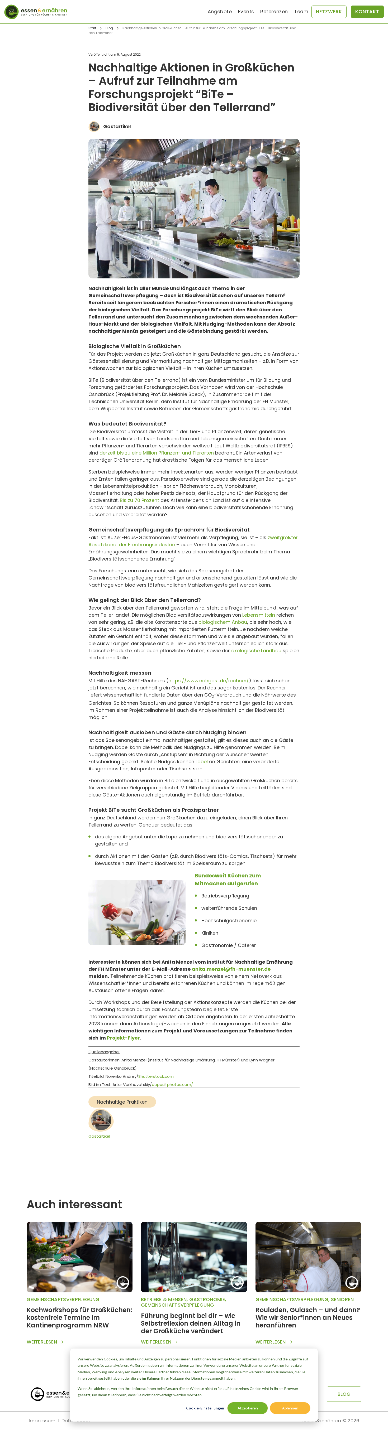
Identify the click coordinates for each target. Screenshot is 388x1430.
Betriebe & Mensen (164, 1299)
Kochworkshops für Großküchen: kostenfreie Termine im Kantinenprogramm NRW (79, 1318)
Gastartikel (99, 1136)
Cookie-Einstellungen (205, 1408)
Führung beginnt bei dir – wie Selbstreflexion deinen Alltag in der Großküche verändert (190, 1323)
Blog (109, 28)
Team (301, 11)
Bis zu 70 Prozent (139, 500)
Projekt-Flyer (123, 1038)
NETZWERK (329, 11)
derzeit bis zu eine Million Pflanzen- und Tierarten (157, 453)
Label (202, 761)
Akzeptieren (248, 1408)
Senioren (342, 1299)
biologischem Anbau (222, 622)
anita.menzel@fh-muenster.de (231, 969)
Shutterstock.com (156, 1076)
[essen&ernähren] (35, 11)
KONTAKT (367, 11)
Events (246, 11)
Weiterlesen (42, 1342)
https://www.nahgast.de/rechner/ (208, 680)
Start (92, 28)
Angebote (220, 11)
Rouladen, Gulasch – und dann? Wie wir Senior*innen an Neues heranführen (307, 1318)
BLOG (344, 1394)
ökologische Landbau (256, 650)
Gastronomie (207, 1299)
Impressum (42, 1421)
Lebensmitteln (258, 615)
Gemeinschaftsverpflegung (63, 1299)
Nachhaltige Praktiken (122, 1102)
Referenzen (274, 11)
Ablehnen (290, 1408)
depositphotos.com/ (172, 1084)
